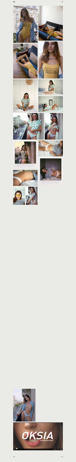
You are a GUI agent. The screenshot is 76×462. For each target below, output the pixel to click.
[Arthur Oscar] (14, 2)
